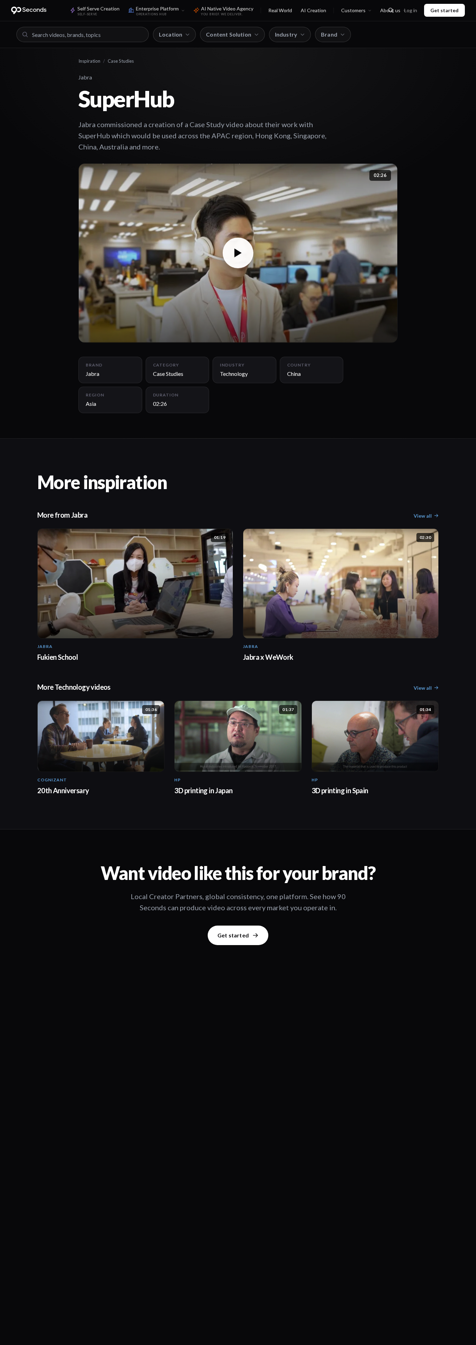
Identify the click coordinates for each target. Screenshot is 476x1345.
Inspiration (89, 61)
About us (390, 10)
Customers (353, 10)
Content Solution (228, 34)
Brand (329, 34)
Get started (444, 10)
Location (170, 34)
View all (423, 516)
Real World (280, 10)
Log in (410, 10)
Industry (286, 34)
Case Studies (121, 61)
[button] (238, 253)
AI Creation (313, 10)
